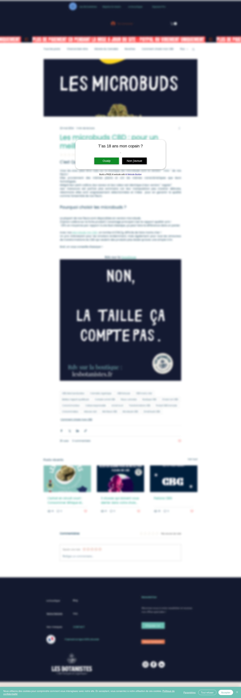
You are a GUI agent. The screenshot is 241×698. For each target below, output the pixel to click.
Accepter (225, 692)
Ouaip (106, 160)
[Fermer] (237, 692)
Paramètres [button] (189, 692)
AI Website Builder (133, 174)
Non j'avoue (134, 160)
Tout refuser (207, 692)
